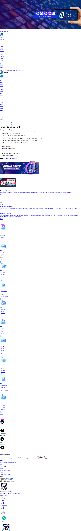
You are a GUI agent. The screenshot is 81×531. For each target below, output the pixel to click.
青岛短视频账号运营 (13, 158)
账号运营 (1, 84)
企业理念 (1, 59)
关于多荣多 (2, 56)
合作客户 (1, 46)
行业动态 (1, 52)
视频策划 (1, 86)
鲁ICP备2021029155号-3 (16, 493)
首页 (1, 37)
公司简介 (1, 58)
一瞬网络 (5, 495)
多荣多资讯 (2, 51)
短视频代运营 (6, 31)
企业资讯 (1, 53)
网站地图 (1, 31)
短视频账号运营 (7, 158)
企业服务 (1, 60)
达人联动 (1, 89)
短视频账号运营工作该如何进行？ (19, 70)
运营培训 (1, 91)
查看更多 (1, 177)
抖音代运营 (2, 39)
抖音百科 (1, 54)
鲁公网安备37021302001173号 (6, 493)
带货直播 (1, 87)
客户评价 (1, 49)
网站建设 (1, 495)
